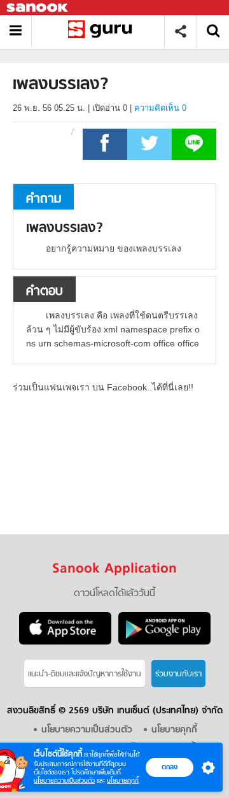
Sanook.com (38, 8)
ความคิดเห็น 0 (160, 108)
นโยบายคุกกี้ (123, 780)
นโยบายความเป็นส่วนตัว (64, 780)
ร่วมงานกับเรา (178, 674)
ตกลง (169, 767)
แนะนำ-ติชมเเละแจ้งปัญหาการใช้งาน (84, 674)
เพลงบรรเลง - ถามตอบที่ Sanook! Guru (102, 31)
